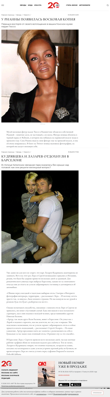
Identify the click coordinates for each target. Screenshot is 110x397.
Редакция (5, 378)
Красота (37, 5)
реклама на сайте (9, 373)
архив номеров (63, 375)
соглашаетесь (41, 394)
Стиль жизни (71, 5)
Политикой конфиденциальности (65, 394)
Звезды (23, 5)
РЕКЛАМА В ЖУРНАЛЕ (10, 375)
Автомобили (84, 5)
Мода (30, 5)
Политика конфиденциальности (12, 386)
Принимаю (97, 393)
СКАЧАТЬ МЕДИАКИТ (9, 370)
